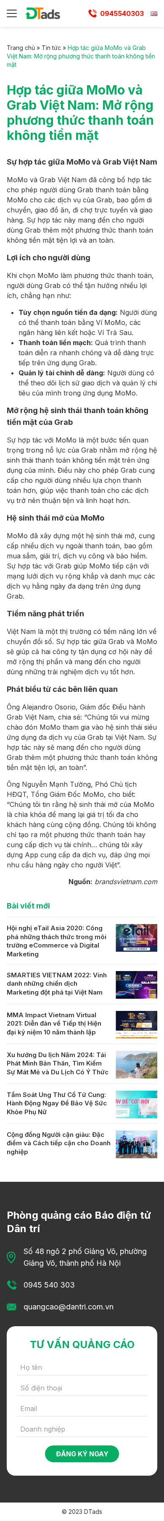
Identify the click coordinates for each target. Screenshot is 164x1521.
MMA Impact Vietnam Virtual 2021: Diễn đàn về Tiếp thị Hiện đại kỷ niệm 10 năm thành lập (54, 1023)
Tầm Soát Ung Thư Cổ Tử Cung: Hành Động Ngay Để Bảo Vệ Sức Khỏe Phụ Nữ (57, 1103)
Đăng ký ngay (82, 1454)
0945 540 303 (49, 1284)
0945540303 (122, 13)
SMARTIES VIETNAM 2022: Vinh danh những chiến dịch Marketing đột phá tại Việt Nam (57, 983)
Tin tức (51, 47)
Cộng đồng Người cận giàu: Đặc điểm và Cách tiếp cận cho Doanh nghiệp (59, 1143)
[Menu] (12, 13)
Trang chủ (21, 47)
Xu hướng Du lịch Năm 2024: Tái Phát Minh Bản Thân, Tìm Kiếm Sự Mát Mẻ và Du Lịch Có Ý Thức (57, 1063)
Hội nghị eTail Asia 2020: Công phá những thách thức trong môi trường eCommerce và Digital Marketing (56, 941)
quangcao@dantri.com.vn (69, 1306)
